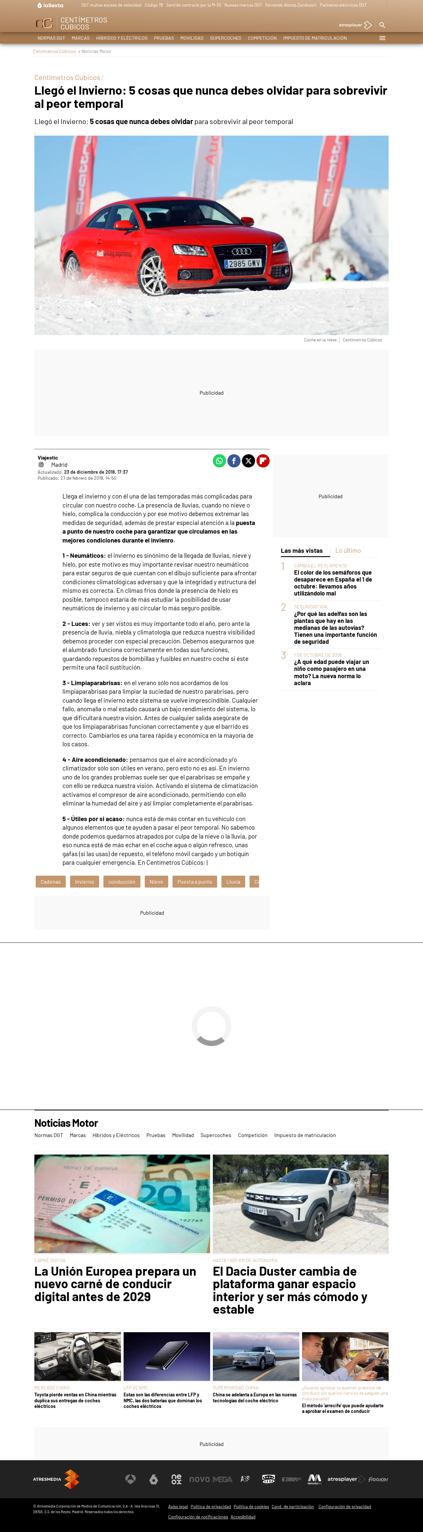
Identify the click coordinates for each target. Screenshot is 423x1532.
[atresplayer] (353, 26)
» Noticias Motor (94, 51)
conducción (121, 881)
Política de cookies (251, 1506)
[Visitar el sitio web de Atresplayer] (346, 1479)
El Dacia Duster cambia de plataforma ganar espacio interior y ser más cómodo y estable (290, 1289)
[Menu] (382, 38)
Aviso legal (178, 1506)
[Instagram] (41, 464)
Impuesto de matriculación (315, 38)
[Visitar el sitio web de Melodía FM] (315, 1479)
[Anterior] (76, 5)
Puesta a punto (194, 881)
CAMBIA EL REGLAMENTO (320, 565)
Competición (262, 38)
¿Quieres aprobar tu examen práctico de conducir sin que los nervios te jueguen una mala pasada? (345, 1393)
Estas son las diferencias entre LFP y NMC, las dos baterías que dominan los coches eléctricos (163, 1400)
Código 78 (154, 5)
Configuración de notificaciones (198, 1516)
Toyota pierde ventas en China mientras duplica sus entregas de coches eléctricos (75, 1400)
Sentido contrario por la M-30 (193, 5)
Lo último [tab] (348, 550)
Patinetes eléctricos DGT (343, 5)
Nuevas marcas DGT (243, 5)
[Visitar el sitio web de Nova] (200, 1479)
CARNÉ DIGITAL (50, 1260)
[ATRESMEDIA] (56, 1479)
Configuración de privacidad (345, 1506)
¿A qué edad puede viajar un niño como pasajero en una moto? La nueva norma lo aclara (331, 672)
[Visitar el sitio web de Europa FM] (291, 1479)
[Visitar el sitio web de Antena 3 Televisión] (130, 1479)
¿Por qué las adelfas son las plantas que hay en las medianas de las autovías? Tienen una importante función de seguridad (335, 627)
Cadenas (51, 881)
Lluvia (233, 881)
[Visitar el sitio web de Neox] (176, 1479)
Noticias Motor (66, 1123)
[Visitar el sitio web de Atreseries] (245, 1479)
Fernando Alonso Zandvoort (291, 5)
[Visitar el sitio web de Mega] (223, 1479)
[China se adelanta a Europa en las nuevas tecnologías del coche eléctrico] (256, 1357)
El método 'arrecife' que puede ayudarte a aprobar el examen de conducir (343, 1408)
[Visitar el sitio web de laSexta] (154, 1479)
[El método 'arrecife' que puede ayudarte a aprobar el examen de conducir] (345, 1357)
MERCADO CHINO (52, 1387)
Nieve (156, 881)
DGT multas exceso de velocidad (111, 5)
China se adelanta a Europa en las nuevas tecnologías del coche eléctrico (255, 1397)
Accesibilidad (243, 1516)
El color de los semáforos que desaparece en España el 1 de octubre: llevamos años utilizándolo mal (333, 583)
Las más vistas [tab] (302, 550)
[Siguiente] (385, 5)
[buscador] (382, 25)
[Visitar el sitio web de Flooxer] (378, 1479)
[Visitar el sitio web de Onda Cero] (269, 1479)
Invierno (84, 881)
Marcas (81, 38)
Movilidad (192, 38)
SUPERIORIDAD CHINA (235, 1387)
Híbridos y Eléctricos (121, 38)
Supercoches (225, 38)
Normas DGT (51, 38)
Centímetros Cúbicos (54, 51)
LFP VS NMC (136, 1387)
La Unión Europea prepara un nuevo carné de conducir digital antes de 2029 (115, 1283)
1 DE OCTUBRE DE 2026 (318, 655)
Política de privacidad (211, 1506)
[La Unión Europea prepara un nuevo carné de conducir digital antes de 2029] (122, 1204)
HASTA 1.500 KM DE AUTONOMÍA (245, 1260)
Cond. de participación (293, 1506)
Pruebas (164, 38)
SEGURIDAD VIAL (311, 606)
